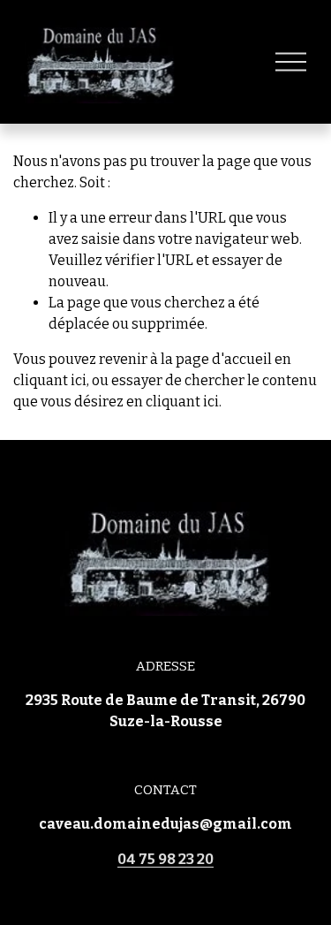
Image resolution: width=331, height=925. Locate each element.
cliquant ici (50, 380)
